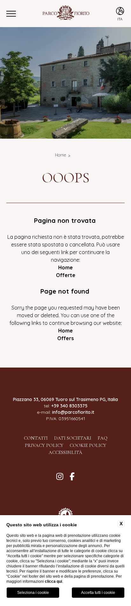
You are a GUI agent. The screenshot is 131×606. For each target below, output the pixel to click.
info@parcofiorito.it (73, 412)
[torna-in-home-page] (65, 13)
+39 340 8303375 (69, 406)
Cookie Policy (88, 445)
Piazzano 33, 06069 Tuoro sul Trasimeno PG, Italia (65, 399)
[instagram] (59, 477)
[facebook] (72, 477)
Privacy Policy (44, 445)
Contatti (36, 438)
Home (60, 154)
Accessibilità (65, 452)
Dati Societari (72, 438)
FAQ (102, 438)
